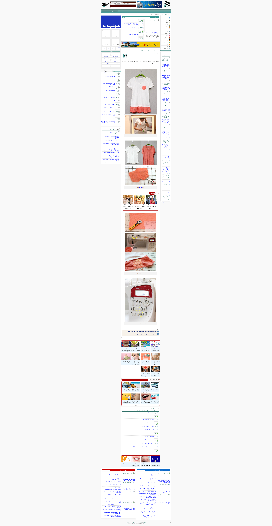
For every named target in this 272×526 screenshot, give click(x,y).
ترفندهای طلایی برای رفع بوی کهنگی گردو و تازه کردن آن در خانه (166, 65)
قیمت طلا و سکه (115, 56)
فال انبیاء (106, 36)
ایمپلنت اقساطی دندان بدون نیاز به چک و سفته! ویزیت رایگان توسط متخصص (142, 331)
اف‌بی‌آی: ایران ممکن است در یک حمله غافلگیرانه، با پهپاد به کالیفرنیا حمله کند (112, 154)
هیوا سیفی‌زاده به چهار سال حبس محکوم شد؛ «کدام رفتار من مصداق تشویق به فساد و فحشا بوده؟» (112, 476)
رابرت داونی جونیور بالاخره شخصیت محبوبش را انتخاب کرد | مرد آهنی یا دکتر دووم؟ (112, 473)
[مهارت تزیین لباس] (140, 124)
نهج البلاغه (107, 63)
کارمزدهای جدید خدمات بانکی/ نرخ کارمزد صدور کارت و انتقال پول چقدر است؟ (147, 489)
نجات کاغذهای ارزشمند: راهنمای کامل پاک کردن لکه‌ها (166, 181)
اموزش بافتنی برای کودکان (110, 104)
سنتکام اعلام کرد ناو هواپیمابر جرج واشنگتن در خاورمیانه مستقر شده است (148, 476)
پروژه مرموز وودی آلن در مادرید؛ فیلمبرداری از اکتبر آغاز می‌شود (129, 480)
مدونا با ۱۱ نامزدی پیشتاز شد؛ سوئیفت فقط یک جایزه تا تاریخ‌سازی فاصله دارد (112, 479)
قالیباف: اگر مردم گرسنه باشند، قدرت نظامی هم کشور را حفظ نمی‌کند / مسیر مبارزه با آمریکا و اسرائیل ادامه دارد (147, 512)
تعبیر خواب (104, 48)
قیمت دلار (116, 58)
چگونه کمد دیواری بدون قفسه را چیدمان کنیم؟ (166, 110)
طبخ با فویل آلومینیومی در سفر (148, 419)
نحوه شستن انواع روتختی (149, 412)
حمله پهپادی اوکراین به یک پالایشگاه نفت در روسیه (147, 491)
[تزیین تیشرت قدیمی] (140, 252)
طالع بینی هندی (118, 48)
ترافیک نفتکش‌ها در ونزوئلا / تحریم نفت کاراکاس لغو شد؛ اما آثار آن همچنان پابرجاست (111, 150)
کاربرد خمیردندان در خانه (149, 429)
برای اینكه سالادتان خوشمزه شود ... (147, 426)
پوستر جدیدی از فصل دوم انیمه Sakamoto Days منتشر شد (129, 509)
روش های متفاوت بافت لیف (133, 19)
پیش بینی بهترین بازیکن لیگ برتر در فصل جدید (113, 494)
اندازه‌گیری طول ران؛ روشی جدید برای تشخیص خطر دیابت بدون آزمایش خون (112, 516)
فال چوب (113, 48)
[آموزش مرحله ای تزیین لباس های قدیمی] (140, 91)
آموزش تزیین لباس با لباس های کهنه (150, 50)
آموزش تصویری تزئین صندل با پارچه (108, 72)
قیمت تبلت (116, 63)
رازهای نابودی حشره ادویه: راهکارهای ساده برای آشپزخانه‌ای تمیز (166, 157)
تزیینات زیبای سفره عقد (110, 90)
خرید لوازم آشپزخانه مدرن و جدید (148, 443)
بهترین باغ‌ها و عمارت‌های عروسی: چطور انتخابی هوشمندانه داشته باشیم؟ (165, 133)
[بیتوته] (105, 7)
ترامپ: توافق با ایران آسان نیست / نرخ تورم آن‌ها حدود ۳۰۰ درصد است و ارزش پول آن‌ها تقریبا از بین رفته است (147, 479)
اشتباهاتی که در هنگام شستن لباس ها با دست (146, 449)
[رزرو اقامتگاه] (140, 44)
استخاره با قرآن (116, 44)
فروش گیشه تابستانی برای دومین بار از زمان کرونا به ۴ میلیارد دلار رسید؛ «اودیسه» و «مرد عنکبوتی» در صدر (128, 498)
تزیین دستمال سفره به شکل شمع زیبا (108, 107)
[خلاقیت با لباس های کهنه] (140, 152)
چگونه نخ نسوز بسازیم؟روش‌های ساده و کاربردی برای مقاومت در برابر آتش (108, 122)
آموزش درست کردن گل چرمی (109, 97)
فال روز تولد (108, 48)
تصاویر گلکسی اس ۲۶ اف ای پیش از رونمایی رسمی (112, 504)
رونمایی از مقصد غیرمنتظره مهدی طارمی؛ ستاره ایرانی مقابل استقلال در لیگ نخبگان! (112, 496)
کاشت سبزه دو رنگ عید (110, 100)
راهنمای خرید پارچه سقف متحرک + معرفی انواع (166, 202)
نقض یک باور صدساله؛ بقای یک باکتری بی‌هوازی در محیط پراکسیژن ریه (112, 157)
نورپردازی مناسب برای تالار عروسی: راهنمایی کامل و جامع (143, 446)
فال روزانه (106, 44)
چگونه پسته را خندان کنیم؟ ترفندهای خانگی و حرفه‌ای (166, 192)
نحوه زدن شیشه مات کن (133, 30)
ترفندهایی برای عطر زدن (149, 436)
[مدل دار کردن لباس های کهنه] (140, 222)
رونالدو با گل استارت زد (115, 138)
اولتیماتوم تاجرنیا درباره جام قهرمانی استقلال (111, 152)
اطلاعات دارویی (106, 53)
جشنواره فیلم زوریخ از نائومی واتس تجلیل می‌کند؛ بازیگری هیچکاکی (128, 489)
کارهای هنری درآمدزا (134, 27)
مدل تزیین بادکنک (112, 93)
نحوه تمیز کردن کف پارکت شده (148, 439)
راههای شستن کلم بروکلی (149, 432)
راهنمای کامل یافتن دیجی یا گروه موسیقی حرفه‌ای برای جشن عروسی (166, 146)
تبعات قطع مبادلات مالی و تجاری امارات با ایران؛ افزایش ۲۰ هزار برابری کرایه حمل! (147, 506)
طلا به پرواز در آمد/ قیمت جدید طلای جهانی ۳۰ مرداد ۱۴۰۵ (163, 492)
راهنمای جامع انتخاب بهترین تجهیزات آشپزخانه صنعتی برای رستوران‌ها (166, 121)
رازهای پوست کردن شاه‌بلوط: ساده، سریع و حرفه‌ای (166, 88)
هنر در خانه (162, 14)
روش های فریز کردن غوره (149, 415)
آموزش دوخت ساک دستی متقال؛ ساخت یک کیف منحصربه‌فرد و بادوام (131, 24)
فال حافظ (116, 36)
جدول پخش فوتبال (106, 61)
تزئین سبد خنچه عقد (111, 117)
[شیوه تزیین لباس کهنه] (140, 175)
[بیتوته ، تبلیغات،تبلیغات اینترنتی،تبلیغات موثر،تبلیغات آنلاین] (123, 4)
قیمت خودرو (116, 53)
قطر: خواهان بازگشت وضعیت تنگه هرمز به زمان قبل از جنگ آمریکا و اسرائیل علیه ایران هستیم (147, 509)
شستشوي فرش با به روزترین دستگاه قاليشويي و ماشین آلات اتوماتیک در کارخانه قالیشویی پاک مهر (166, 169)
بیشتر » (123, 17)
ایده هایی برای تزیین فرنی (133, 37)
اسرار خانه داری (167, 14)
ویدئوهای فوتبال (106, 56)
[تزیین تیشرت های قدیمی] (140, 300)
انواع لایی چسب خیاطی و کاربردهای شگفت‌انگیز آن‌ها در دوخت (166, 77)
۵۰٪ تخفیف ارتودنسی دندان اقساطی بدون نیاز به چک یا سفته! (145, 334)
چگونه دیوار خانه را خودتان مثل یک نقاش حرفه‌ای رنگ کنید (165, 99)
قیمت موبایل (116, 61)
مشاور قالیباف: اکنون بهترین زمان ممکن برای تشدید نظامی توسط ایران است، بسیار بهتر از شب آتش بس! (111, 147)
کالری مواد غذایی (106, 58)
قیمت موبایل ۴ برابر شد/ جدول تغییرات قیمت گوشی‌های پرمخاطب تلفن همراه (148, 497)
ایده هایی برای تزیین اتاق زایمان (109, 76)
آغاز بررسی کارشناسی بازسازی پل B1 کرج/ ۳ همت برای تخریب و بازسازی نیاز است (147, 500)
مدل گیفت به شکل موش (133, 34)
